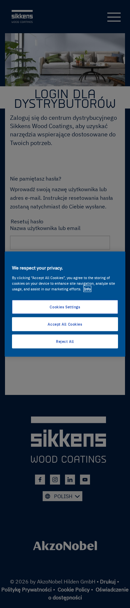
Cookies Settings (65, 306)
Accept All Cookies (65, 323)
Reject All (65, 341)
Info (87, 288)
